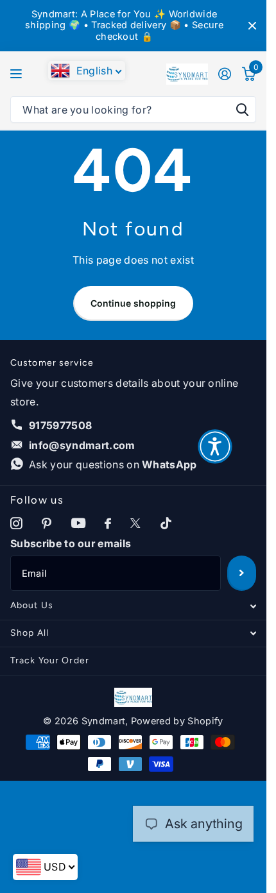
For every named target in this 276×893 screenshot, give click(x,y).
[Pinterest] (46, 524)
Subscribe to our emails (70, 543)
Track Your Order (49, 660)
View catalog (17, 74)
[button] (215, 446)
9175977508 (60, 425)
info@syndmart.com (82, 445)
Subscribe (241, 573)
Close (252, 25)
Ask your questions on (113, 464)
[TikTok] (165, 524)
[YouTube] (78, 523)
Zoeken (242, 109)
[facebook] (108, 523)
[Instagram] (16, 524)
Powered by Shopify (177, 721)
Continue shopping (133, 303)
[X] (135, 524)
